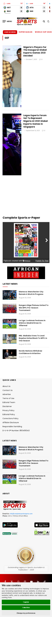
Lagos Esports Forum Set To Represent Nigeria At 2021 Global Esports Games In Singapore (35, 121)
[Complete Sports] (27, 21)
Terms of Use (8, 398)
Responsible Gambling (12, 426)
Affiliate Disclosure (11, 422)
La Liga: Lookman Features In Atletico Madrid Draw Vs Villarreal (32, 323)
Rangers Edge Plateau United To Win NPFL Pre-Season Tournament (33, 308)
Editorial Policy (9, 414)
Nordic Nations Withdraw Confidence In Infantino (30, 352)
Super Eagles (25, 32)
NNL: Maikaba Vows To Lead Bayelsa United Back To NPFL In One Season (33, 338)
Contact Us (7, 390)
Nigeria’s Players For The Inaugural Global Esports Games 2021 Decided (35, 51)
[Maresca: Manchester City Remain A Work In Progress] (10, 295)
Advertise (7, 394)
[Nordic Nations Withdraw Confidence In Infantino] (10, 354)
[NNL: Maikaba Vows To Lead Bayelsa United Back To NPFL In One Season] (10, 339)
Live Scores (10, 32)
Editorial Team (9, 402)
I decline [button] (26, 607)
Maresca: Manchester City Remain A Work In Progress (31, 292)
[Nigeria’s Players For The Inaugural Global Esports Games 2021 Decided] (12, 76)
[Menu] (7, 21)
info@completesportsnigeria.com (21, 514)
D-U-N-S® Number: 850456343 (16, 430)
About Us (6, 386)
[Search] (44, 21)
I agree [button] (26, 602)
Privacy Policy (8, 410)
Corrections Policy (10, 418)
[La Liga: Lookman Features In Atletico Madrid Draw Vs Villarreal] (10, 323)
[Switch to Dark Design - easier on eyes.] (48, 21)
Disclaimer (7, 406)
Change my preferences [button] (26, 613)
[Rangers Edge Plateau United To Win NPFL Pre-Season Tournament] (10, 308)
